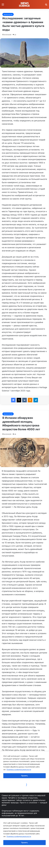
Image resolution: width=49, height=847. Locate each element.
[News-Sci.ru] (24, 4)
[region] (24, 832)
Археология (8, 14)
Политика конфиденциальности (18, 836)
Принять (24, 842)
